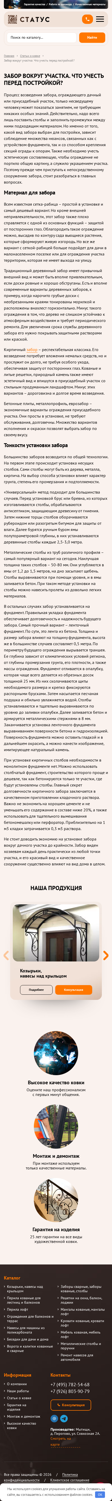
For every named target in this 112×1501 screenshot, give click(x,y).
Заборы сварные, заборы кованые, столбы (81, 1288)
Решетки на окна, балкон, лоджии (81, 1300)
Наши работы (18, 1391)
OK (100, 1494)
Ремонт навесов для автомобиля (77, 1357)
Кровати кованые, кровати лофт (82, 1323)
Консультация (73, 990)
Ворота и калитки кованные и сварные (30, 1348)
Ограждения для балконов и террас (30, 1318)
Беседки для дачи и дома (27, 1339)
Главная (9, 56)
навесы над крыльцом (43, 973)
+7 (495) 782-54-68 (70, 1384)
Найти (92, 37)
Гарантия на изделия (16, 1407)
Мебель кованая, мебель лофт (81, 1334)
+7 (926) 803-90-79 (70, 1391)
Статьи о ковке (30, 56)
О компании (17, 1384)
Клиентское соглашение (69, 1480)
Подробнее (36, 990)
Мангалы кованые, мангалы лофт (83, 1311)
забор (32, 349)
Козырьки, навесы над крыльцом (25, 1288)
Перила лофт (17, 1309)
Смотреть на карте (61, 1441)
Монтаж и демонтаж (23, 1416)
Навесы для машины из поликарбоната (26, 1330)
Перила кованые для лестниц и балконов (24, 1300)
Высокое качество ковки (21, 1425)
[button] (87, 19)
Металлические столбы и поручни (81, 1346)
